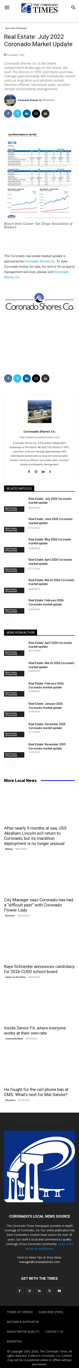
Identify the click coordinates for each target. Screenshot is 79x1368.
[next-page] (13, 620)
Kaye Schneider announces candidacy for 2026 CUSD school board (39, 969)
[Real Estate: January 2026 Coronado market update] (14, 709)
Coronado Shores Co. (30, 100)
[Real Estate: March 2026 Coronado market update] (14, 585)
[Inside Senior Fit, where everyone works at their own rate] (39, 1005)
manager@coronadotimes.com (39, 1262)
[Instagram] (35, 470)
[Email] (36, 114)
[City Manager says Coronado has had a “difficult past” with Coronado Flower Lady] (39, 877)
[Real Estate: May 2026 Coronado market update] (14, 545)
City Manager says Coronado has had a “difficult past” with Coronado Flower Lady (38, 905)
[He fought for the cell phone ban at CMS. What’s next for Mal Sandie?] (39, 1066)
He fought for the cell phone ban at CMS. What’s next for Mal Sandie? (36, 1092)
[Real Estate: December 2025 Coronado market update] (14, 729)
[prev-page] (6, 620)
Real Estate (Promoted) (15, 28)
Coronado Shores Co (40, 261)
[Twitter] (17, 114)
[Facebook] (8, 114)
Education (10, 1100)
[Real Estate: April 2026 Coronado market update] (14, 565)
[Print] (45, 114)
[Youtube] (59, 1291)
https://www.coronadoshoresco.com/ (40, 437)
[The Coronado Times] (39, 8)
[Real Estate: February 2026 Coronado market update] (14, 606)
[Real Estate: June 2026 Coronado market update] (14, 524)
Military (9, 849)
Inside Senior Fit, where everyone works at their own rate (35, 1031)
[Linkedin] (27, 114)
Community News (14, 1038)
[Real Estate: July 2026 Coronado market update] (14, 504)
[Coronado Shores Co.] (10, 100)
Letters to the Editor (15, 977)
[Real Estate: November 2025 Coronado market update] (14, 750)
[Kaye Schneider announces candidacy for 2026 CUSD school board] (39, 943)
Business (10, 915)
